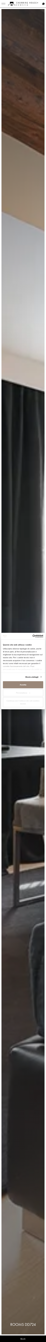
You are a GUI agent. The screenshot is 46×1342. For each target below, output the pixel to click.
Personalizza (21, 693)
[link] (43, 4)
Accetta (23, 685)
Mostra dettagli (32, 677)
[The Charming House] (23, 4)
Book (23, 1338)
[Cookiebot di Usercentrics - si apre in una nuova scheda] (32, 636)
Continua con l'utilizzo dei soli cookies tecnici (23, 702)
